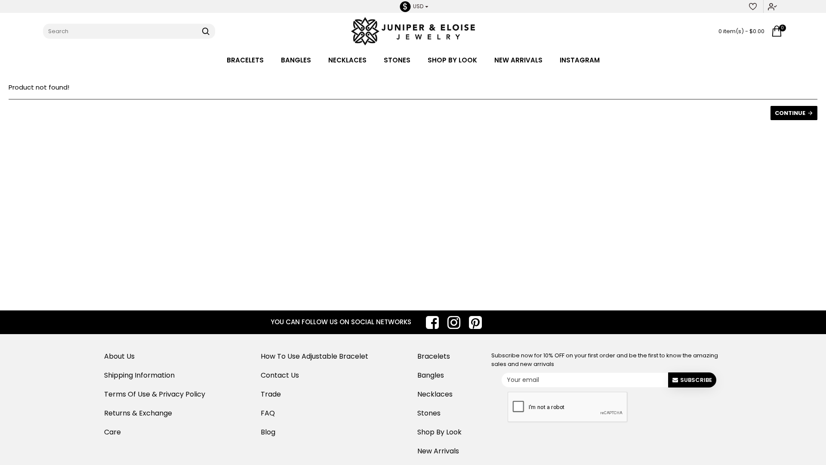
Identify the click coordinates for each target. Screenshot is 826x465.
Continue (790, 113)
